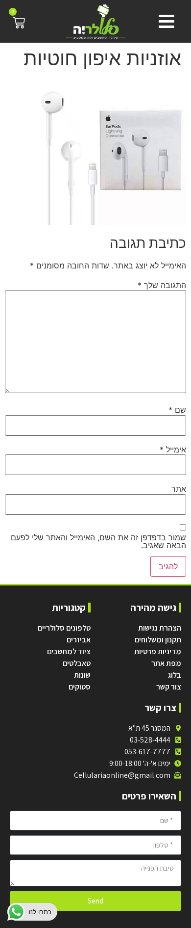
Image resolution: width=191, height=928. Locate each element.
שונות (82, 675)
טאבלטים (77, 663)
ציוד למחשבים (69, 651)
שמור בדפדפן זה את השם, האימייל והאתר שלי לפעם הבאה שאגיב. (98, 541)
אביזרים (79, 640)
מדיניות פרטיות (157, 651)
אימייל (173, 449)
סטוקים (80, 687)
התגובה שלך (162, 285)
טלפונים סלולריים (64, 628)
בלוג (174, 675)
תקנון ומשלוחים (158, 640)
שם (177, 410)
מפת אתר (166, 663)
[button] (164, 21)
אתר (178, 489)
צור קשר (168, 687)
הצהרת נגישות (159, 628)
